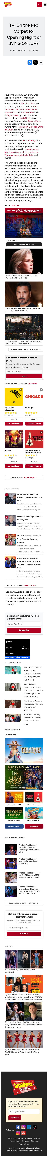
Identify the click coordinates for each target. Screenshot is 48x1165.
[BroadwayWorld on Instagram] (23, 1127)
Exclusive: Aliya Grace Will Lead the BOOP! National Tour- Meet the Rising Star (22, 1052)
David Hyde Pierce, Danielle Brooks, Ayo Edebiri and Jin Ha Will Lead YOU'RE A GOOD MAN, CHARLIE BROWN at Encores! (23, 997)
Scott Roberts (27, 112)
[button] (39, 4)
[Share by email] (41, 62)
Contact (28, 1138)
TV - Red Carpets (29, 585)
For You (15, 205)
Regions (25, 1141)
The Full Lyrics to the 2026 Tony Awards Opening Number (29, 539)
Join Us (37, 1138)
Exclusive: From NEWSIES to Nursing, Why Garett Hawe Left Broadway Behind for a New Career (23, 1024)
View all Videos (11, 729)
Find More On (22, 477)
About (20, 1138)
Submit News (15, 1141)
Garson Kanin (34, 121)
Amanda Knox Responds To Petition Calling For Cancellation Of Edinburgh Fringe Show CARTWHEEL (33, 690)
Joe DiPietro (25, 118)
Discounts (34, 826)
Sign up (24, 934)
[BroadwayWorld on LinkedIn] (29, 1127)
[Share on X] (35, 62)
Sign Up (15, 1117)
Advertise (12, 1138)
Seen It (14, 419)
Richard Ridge (29, 140)
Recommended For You (15, 838)
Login (33, 4)
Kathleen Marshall (28, 126)
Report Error (24, 1144)
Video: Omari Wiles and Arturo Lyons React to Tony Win (29, 497)
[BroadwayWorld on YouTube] (23, 1133)
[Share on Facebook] (30, 62)
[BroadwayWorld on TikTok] (34, 1127)
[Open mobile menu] (44, 4)
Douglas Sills (27, 103)
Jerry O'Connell (23, 109)
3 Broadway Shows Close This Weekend (20, 971)
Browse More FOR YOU (24, 349)
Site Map (34, 1141)
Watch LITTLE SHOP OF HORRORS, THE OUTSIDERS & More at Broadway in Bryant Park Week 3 (32, 673)
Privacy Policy (35, 1150)
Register (26, 4)
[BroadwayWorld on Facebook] (17, 1127)
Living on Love (11, 115)
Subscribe (24, 630)
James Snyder (31, 149)
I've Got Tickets (13, 424)
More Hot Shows (14, 826)
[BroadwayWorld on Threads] (17, 1133)
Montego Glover (13, 152)
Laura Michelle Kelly (23, 155)
